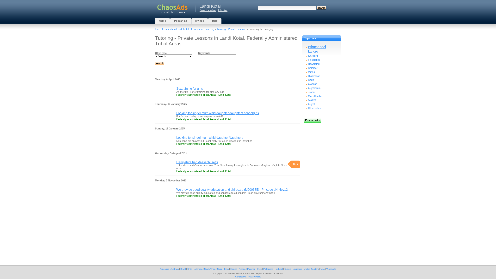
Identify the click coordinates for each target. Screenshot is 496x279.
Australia (174, 269)
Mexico (233, 269)
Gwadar (312, 84)
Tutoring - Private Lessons (231, 29)
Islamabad (317, 47)
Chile (189, 269)
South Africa (209, 269)
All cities (222, 10)
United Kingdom (311, 269)
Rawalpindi (314, 63)
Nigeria (242, 269)
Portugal (279, 269)
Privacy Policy (254, 277)
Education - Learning (202, 29)
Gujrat (311, 104)
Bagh (311, 79)
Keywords (204, 53)
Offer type (161, 53)
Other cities (314, 108)
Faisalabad (314, 59)
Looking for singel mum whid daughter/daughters (209, 137)
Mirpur (311, 72)
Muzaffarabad (315, 96)
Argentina (164, 269)
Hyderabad (314, 76)
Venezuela (331, 269)
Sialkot (312, 100)
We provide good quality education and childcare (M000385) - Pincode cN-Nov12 (232, 189)
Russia (287, 269)
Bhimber (312, 67)
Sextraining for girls (189, 88)
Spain (219, 269)
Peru (259, 269)
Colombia (198, 269)
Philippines (268, 269)
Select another (208, 10)
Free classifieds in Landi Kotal (172, 29)
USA (322, 269)
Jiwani (311, 92)
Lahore (313, 51)
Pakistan (251, 269)
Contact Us (240, 277)
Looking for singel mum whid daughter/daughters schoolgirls (217, 113)
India (226, 269)
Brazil (183, 269)
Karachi (313, 55)
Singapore (297, 269)
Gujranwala (314, 88)
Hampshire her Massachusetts (197, 162)
